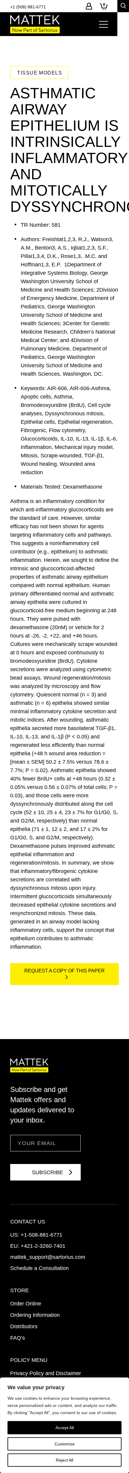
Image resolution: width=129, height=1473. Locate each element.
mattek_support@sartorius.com (47, 1257)
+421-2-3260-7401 (43, 1246)
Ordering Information (35, 1315)
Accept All (65, 1427)
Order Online (25, 1304)
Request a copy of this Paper (64, 970)
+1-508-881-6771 (41, 1235)
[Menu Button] (103, 24)
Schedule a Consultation (39, 1268)
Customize (65, 1443)
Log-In (89, 6)
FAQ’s (17, 1338)
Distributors (24, 1326)
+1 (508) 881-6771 (28, 7)
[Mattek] (35, 24)
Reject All (64, 1460)
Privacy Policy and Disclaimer (45, 1373)
